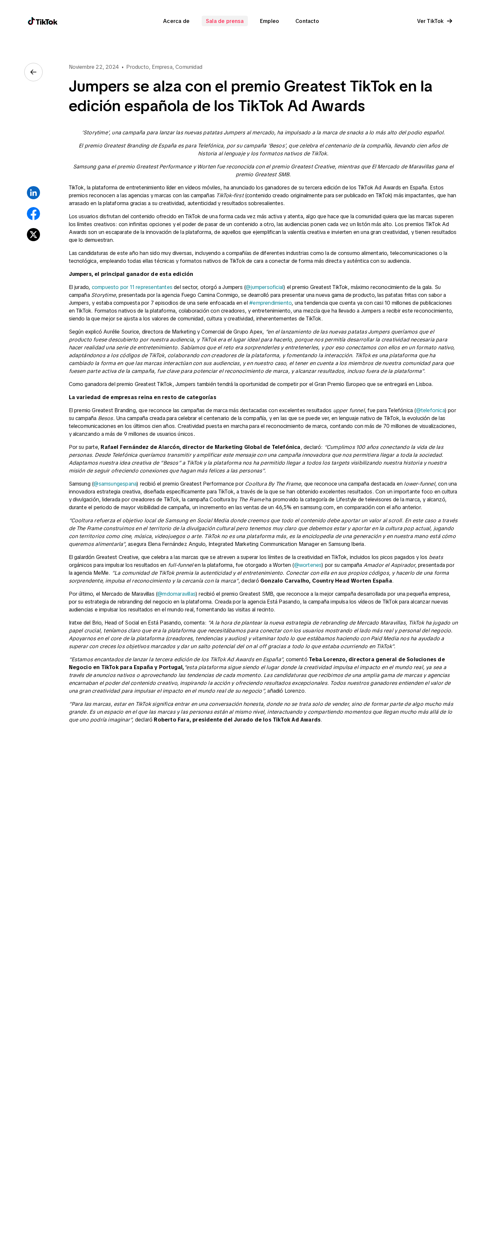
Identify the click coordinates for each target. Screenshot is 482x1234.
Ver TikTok (430, 21)
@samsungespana (114, 484)
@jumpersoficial (264, 287)
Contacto (307, 21)
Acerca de (176, 21)
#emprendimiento (270, 303)
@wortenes (308, 565)
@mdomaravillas (176, 594)
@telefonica (430, 410)
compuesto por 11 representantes (132, 287)
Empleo (269, 21)
